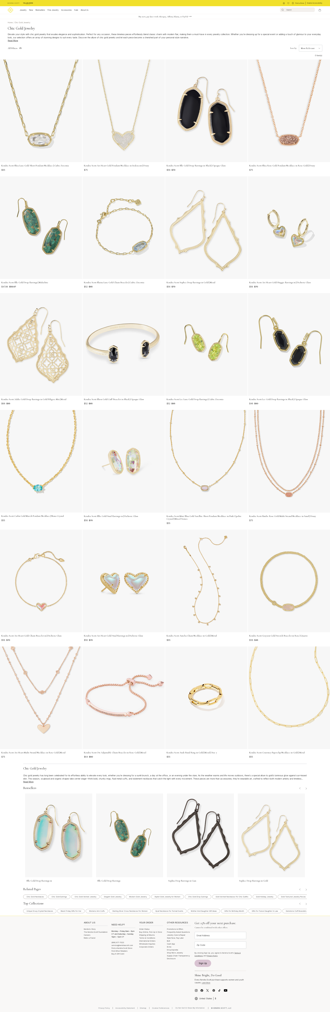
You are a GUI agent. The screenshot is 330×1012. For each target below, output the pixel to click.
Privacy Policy (212, 956)
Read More (13, 40)
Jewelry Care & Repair (176, 935)
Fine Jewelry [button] (53, 10)
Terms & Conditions (147, 938)
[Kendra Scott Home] (13, 3)
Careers (87, 935)
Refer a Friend (89, 938)
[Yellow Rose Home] (28, 3)
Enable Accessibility (314, 3)
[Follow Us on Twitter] (207, 990)
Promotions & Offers (175, 929)
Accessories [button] (66, 10)
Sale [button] (76, 10)
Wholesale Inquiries (147, 944)
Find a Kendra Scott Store (122, 948)
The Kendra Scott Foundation (96, 932)
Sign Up (203, 963)
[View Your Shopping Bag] (319, 10)
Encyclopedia (172, 950)
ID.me (169, 947)
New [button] (31, 10)
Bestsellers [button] (40, 10)
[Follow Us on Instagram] (196, 990)
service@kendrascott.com (122, 945)
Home (10, 22)
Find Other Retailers (119, 951)
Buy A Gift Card (118, 954)
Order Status (144, 929)
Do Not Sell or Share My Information (190, 1008)
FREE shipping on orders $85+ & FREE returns (163, 16)
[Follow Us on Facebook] (202, 990)
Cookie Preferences (160, 1008)
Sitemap (143, 1008)
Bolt (168, 941)
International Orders (147, 941)
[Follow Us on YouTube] (225, 990)
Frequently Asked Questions (178, 932)
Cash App (171, 944)
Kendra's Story (90, 929)
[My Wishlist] (288, 3)
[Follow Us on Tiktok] (219, 990)
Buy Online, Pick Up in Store (150, 932)
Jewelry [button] (23, 10)
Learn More (206, 983)
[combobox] (297, 9)
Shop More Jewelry (175, 953)
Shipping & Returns (147, 935)
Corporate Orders (146, 947)
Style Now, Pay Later (175, 938)
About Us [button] (85, 10)
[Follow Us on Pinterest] (213, 990)
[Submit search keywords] (283, 9)
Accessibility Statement (125, 1008)
